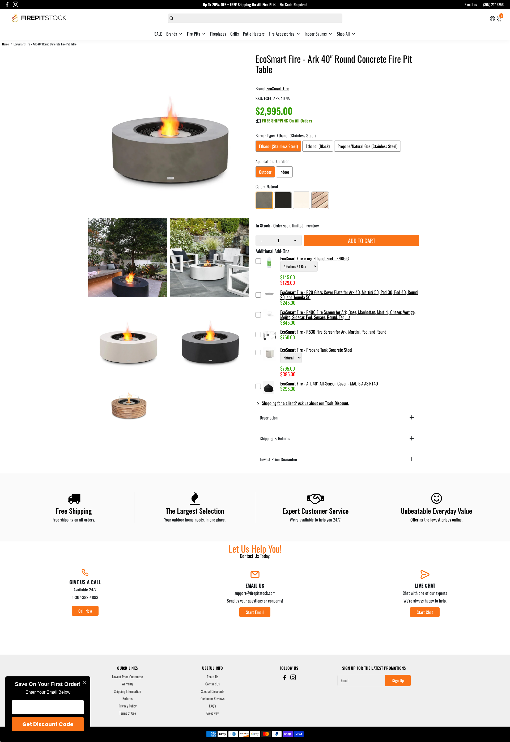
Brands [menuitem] (171, 33)
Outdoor (265, 172)
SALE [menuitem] (158, 33)
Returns (127, 699)
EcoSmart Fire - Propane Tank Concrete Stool (316, 349)
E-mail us (471, 4)
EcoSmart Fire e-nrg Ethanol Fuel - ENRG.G (314, 258)
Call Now (85, 611)
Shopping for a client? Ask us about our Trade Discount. (305, 403)
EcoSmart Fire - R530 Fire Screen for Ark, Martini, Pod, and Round (333, 331)
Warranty (127, 684)
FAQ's (212, 706)
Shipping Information (127, 691)
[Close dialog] (84, 682)
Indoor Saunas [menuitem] (316, 33)
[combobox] (255, 18)
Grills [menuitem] (234, 33)
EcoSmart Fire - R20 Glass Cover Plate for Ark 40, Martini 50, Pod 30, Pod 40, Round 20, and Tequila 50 (349, 295)
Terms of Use (127, 713)
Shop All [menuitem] (343, 33)
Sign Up (398, 680)
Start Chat (425, 612)
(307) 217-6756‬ (493, 4)
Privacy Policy (128, 706)
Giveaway (212, 713)
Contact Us (212, 684)
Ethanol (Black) (318, 146)
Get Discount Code (47, 724)
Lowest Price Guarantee (127, 677)
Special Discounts (212, 691)
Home (5, 44)
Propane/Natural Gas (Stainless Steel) (367, 146)
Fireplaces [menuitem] (218, 33)
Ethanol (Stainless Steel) (278, 146)
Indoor (284, 172)
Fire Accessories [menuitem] (281, 33)
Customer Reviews (212, 699)
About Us (212, 677)
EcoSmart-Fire (277, 88)
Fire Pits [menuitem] (193, 33)
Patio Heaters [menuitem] (254, 33)
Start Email (255, 612)
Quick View (269, 271)
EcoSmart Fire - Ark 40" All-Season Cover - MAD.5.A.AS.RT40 (329, 383)
